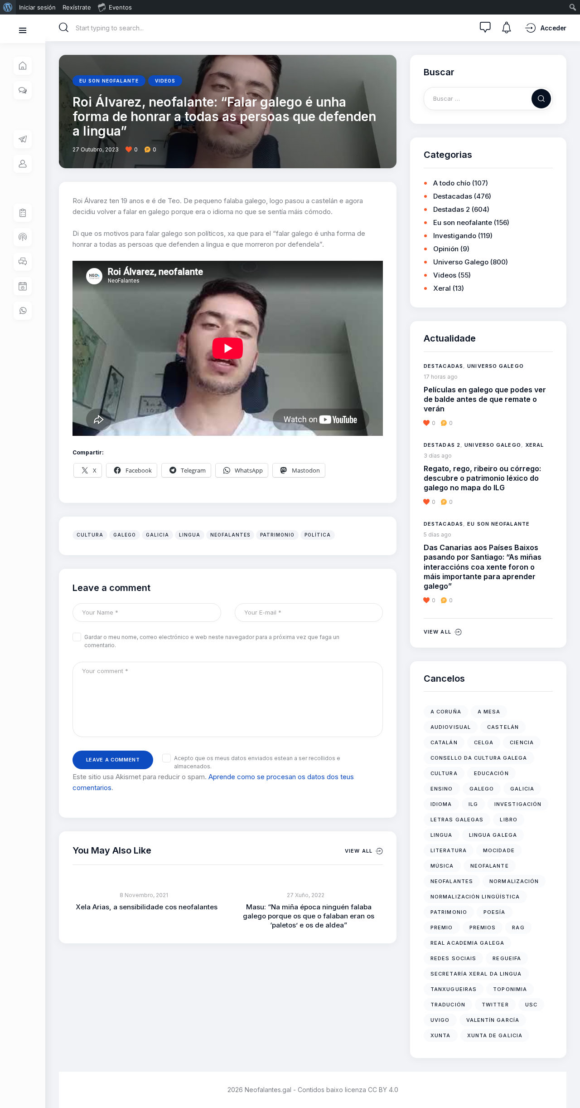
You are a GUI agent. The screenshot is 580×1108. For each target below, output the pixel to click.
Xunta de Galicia (495, 1035)
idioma (441, 804)
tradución (447, 1004)
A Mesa (489, 711)
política (317, 534)
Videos (165, 80)
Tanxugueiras (453, 989)
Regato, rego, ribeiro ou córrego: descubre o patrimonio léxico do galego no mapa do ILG (482, 478)
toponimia (510, 989)
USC (531, 1004)
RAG (518, 927)
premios (482, 927)
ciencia (522, 742)
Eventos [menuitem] (120, 7)
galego (124, 534)
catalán (444, 742)
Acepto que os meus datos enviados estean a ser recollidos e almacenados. (257, 762)
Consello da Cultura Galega (478, 758)
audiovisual (450, 727)
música (442, 866)
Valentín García (493, 1020)
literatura (448, 850)
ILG (473, 804)
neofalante (489, 866)
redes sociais (453, 958)
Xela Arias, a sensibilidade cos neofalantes (147, 907)
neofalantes (230, 534)
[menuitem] (8, 7)
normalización (514, 881)
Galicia (157, 534)
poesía (494, 912)
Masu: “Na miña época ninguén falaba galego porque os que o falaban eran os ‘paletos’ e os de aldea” (308, 916)
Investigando (454, 235)
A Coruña (445, 711)
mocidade (499, 850)
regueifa (507, 958)
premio (441, 927)
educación (491, 773)
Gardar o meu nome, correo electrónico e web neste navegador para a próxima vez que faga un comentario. (211, 641)
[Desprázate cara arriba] (566, 1084)
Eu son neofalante (109, 80)
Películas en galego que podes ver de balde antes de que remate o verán (485, 399)
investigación (517, 804)
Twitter (495, 1004)
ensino (441, 789)
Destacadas (452, 196)
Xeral (442, 288)
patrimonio (277, 534)
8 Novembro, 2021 (144, 895)
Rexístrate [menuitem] (77, 7)
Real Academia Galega (467, 943)
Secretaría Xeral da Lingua (476, 974)
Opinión (446, 248)
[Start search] (64, 27)
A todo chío (451, 183)
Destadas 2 (451, 209)
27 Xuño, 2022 (305, 895)
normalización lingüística (475, 896)
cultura (90, 534)
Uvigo (440, 1020)
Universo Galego (460, 262)
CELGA (484, 742)
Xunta (440, 1035)
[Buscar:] (488, 98)
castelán (503, 727)
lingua (189, 534)
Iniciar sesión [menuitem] (37, 7)
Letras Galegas (456, 819)
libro (508, 819)
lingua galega (493, 835)
